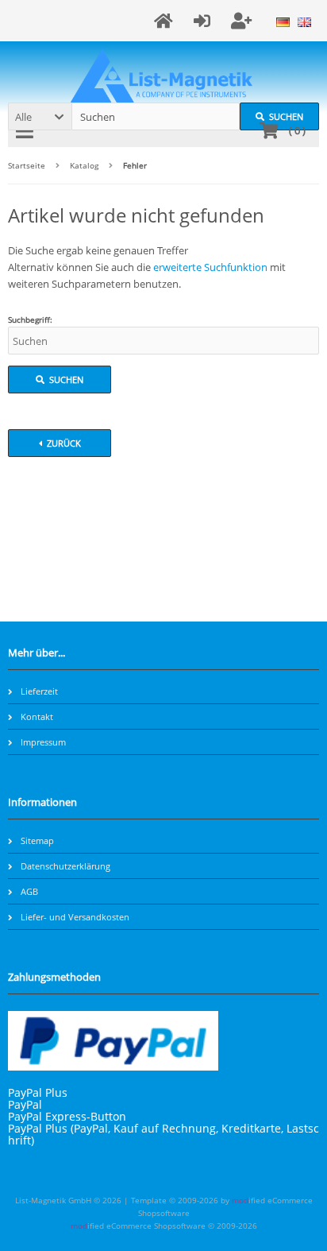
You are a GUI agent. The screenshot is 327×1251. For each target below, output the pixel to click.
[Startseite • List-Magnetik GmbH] (164, 76)
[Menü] (27, 131)
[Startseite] (166, 21)
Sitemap (37, 840)
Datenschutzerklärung (65, 866)
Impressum (43, 742)
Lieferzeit (39, 691)
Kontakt (37, 716)
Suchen (59, 379)
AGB (29, 891)
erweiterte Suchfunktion (210, 267)
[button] (39, 116)
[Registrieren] (243, 21)
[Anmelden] (204, 21)
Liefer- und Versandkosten (75, 917)
